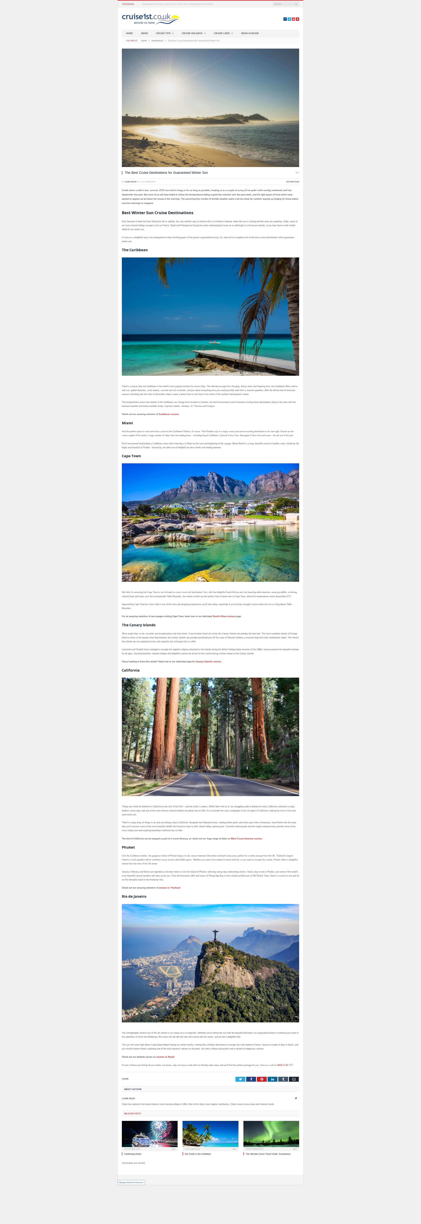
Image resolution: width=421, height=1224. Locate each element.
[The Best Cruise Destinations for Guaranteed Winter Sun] (210, 108)
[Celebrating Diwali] (150, 1133)
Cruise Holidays (192, 33)
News (144, 33)
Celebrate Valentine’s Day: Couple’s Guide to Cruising (170, 4)
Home (129, 33)
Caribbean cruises (168, 414)
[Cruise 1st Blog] (150, 18)
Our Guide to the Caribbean (198, 1152)
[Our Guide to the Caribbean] (210, 1133)
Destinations (292, 181)
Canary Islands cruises (207, 661)
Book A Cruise (250, 33)
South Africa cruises (223, 616)
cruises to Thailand (168, 886)
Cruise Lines (222, 33)
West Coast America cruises (245, 837)
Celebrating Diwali (132, 1152)
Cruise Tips (163, 33)
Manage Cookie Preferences (131, 1180)
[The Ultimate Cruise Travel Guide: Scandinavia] (271, 1133)
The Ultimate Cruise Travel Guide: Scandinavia (268, 1152)
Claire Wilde (130, 181)
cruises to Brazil (164, 1055)
